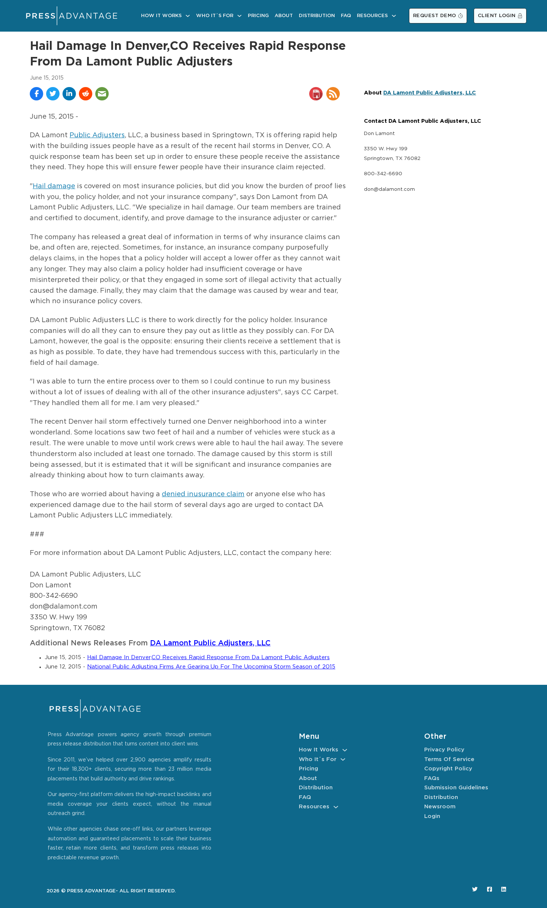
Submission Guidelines (456, 787)
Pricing (258, 16)
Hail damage (54, 186)
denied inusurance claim (203, 494)
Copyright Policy (448, 768)
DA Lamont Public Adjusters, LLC (210, 643)
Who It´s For (214, 16)
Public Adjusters (97, 135)
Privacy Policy (444, 749)
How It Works (161, 16)
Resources (372, 16)
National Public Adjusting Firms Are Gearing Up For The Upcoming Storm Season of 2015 (211, 666)
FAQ (346, 16)
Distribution (317, 16)
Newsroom (439, 806)
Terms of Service (449, 759)
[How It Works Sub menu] (187, 15)
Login (432, 816)
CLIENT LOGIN (497, 16)
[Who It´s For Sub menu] (239, 15)
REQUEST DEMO (434, 16)
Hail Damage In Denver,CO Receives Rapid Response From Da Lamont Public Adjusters (208, 657)
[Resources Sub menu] (393, 15)
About (284, 16)
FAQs (431, 778)
